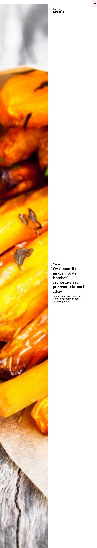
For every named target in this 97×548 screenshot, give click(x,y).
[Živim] (71, 10)
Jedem (51, 265)
